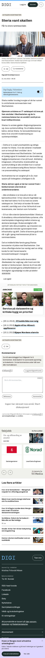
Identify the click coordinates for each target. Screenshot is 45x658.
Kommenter (19, 69)
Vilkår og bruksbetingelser (13, 611)
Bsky (4, 599)
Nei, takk (27, 654)
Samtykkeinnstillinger (11, 607)
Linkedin (5, 594)
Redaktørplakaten (20, 624)
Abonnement (7, 632)
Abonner (33, 4)
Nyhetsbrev (7, 603)
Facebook (6, 590)
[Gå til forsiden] (6, 4)
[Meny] (41, 4)
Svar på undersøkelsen (11, 654)
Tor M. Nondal (8, 579)
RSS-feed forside (9, 586)
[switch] (39, 91)
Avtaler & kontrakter (12, 15)
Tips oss (38, 558)
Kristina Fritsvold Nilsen (12, 570)
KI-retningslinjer (8, 616)
